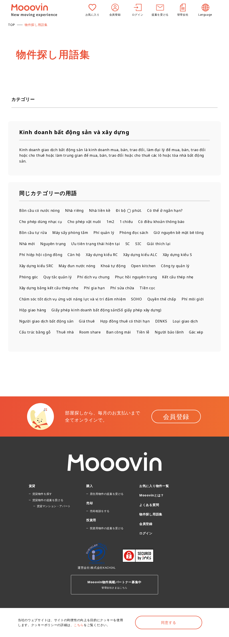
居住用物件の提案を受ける (107, 494)
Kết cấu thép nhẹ (177, 277)
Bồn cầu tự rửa (33, 232)
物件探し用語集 (150, 514)
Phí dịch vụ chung (93, 277)
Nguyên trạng (53, 243)
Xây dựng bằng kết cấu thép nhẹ (48, 287)
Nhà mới (27, 243)
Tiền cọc (147, 287)
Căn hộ (74, 254)
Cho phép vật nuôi (84, 221)
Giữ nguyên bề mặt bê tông (179, 232)
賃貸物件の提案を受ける (48, 500)
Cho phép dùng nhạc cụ (40, 221)
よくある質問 (149, 505)
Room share (90, 332)
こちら (79, 625)
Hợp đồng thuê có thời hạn (125, 321)
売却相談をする (100, 511)
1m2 (110, 221)
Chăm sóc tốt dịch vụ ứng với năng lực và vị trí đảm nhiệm (72, 299)
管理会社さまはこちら (114, 584)
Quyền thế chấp (161, 299)
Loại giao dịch (185, 321)
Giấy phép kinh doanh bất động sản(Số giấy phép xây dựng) (106, 310)
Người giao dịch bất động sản (46, 321)
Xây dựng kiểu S (177, 254)
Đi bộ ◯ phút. (129, 210)
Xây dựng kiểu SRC (36, 265)
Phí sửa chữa (122, 287)
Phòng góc (28, 277)
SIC (138, 243)
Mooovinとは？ (151, 495)
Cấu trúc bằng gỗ (35, 332)
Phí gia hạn (94, 287)
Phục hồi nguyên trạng (136, 277)
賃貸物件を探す (42, 494)
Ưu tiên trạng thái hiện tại (95, 243)
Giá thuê (87, 321)
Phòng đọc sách (133, 232)
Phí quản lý (103, 232)
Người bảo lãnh (169, 332)
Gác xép (196, 332)
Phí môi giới (193, 299)
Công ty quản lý (175, 265)
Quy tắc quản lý (57, 277)
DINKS (161, 321)
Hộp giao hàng (32, 310)
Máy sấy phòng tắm (70, 232)
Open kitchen (143, 265)
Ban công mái (118, 332)
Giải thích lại (159, 243)
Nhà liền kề (99, 210)
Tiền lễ (143, 332)
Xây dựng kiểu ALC (140, 254)
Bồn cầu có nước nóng (39, 210)
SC (127, 243)
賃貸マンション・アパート (54, 506)
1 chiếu (126, 221)
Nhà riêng (74, 210)
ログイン (146, 533)
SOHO (136, 299)
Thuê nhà (65, 332)
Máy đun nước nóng (77, 265)
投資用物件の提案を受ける (107, 528)
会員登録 (176, 416)
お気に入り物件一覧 (154, 486)
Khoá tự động (113, 265)
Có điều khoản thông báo (161, 221)
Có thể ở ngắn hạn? (164, 210)
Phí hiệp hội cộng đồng (40, 254)
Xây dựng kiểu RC (102, 254)
